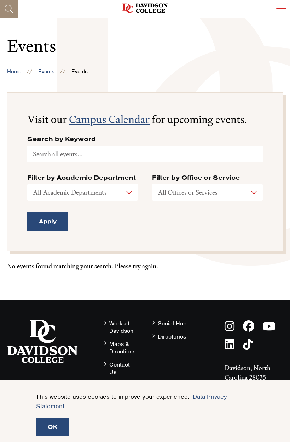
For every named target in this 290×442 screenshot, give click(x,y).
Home (14, 71)
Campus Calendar (109, 119)
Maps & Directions (122, 347)
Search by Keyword (61, 139)
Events (46, 71)
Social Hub (172, 323)
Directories (172, 336)
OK (53, 426)
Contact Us (119, 368)
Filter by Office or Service (196, 177)
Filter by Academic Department (81, 177)
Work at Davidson (121, 327)
